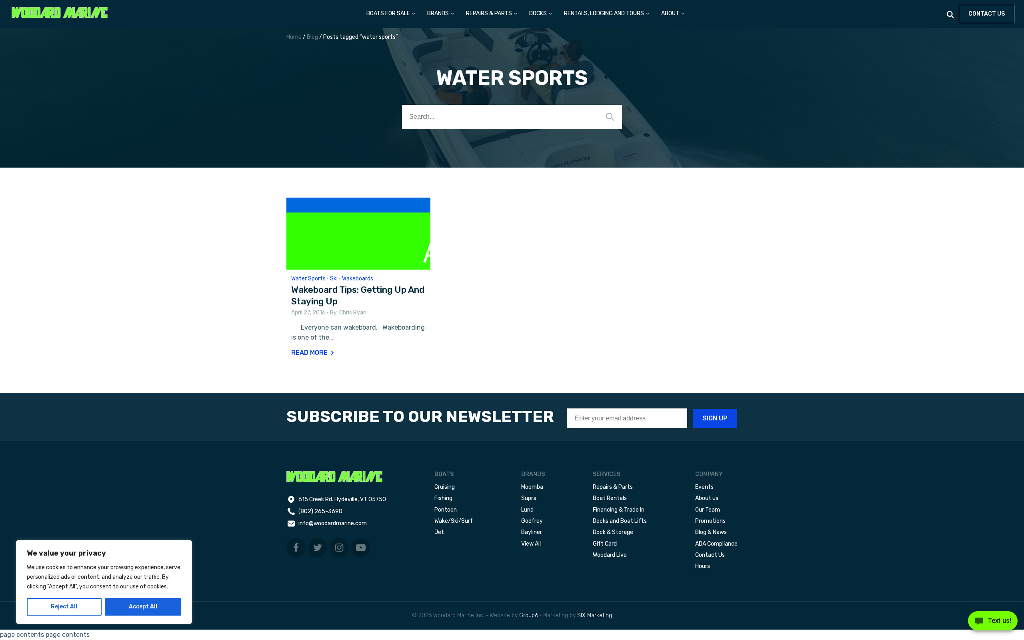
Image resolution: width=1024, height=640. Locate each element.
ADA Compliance (716, 543)
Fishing (443, 498)
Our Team (707, 509)
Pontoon (445, 509)
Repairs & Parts (613, 487)
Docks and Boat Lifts (620, 521)
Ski (334, 278)
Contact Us (710, 555)
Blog (312, 37)
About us (706, 498)
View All (531, 543)
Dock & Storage (613, 532)
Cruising (444, 487)
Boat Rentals (610, 498)
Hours (702, 566)
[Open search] (950, 14)
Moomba (532, 487)
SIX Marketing (594, 615)
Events (704, 487)
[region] (104, 582)
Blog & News (711, 532)
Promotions (710, 521)
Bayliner (531, 532)
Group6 (528, 615)
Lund (527, 509)
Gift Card (605, 543)
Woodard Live (610, 555)
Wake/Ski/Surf (453, 521)
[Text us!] (993, 623)
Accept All (143, 606)
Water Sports (308, 278)
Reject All (64, 606)
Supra (528, 498)
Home (294, 37)
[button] (391, 14)
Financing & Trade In (618, 509)
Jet (439, 532)
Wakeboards (357, 278)
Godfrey (532, 521)
